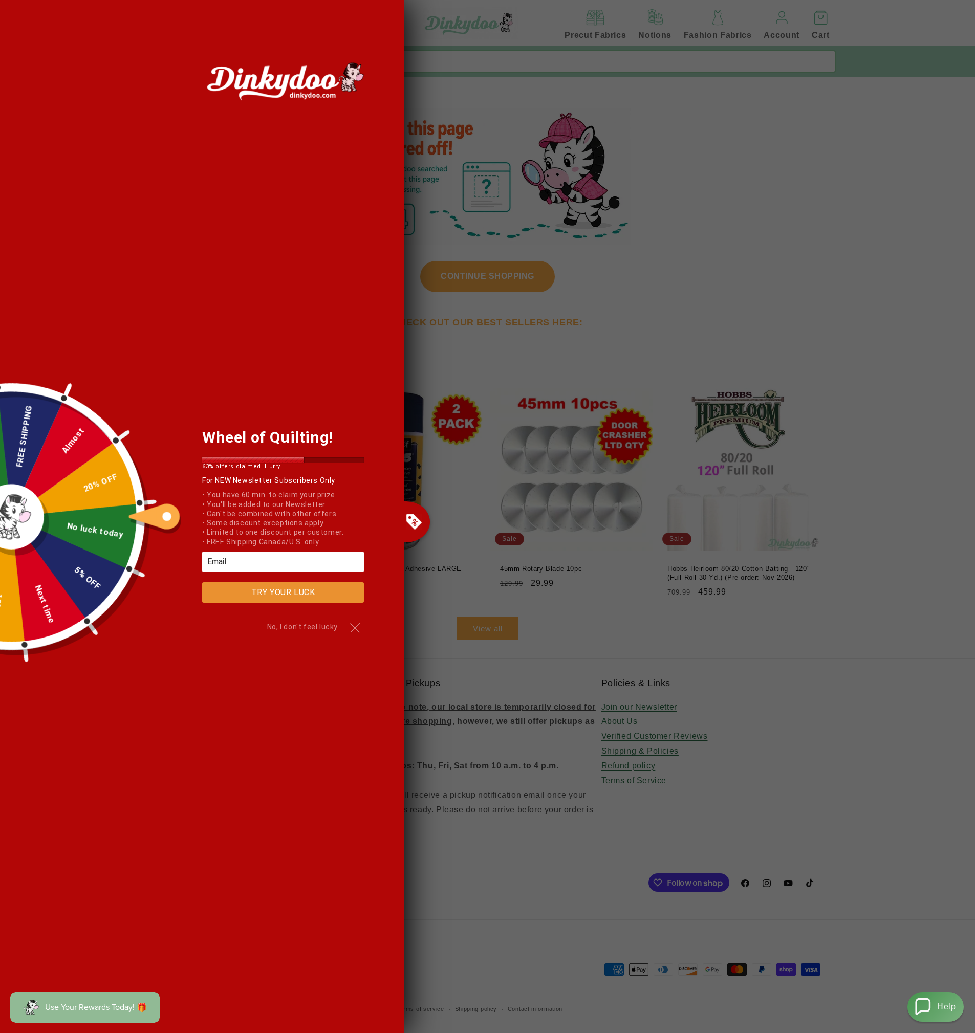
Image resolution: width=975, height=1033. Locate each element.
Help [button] (946, 1006)
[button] (935, 1007)
